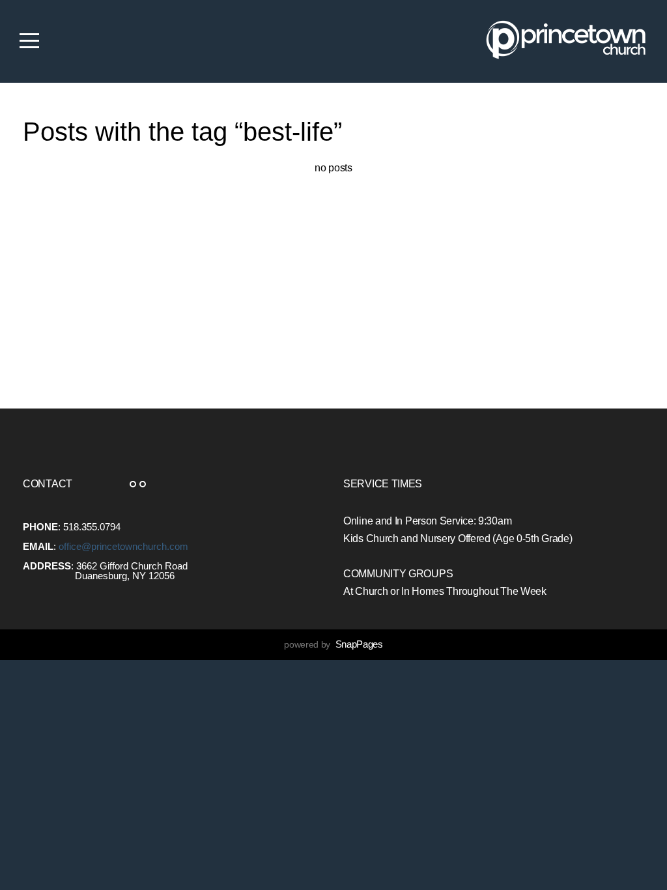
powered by (333, 644)
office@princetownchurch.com (123, 546)
